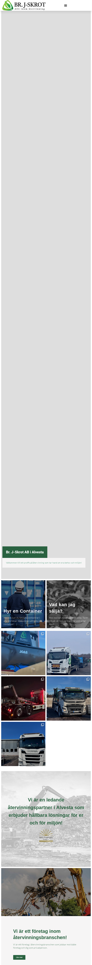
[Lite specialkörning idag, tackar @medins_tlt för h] (69, 653)
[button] (65, 5)
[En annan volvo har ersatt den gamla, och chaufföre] (69, 698)
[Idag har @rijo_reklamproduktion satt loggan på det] (23, 653)
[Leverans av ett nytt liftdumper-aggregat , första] (23, 698)
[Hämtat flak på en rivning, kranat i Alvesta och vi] (23, 744)
